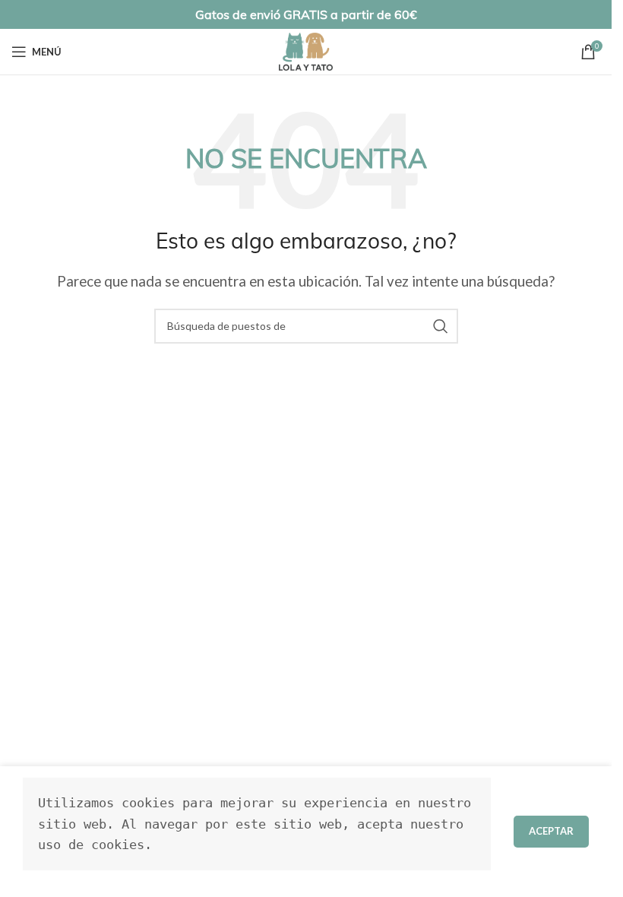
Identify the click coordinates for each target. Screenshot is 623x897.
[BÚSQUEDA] (440, 326)
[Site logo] (306, 50)
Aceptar (551, 831)
